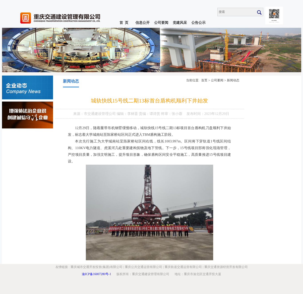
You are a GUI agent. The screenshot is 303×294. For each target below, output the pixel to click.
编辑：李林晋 (128, 114)
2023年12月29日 (216, 114)
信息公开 (143, 22)
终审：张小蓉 (171, 114)
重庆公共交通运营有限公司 (143, 267)
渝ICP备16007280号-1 (96, 274)
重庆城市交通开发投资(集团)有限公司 (96, 267)
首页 (204, 80)
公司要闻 (161, 22)
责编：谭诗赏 (150, 114)
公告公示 (198, 22)
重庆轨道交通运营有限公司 (183, 267)
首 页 (124, 22)
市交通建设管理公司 (100, 114)
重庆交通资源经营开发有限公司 (226, 267)
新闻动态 (233, 80)
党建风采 (180, 22)
